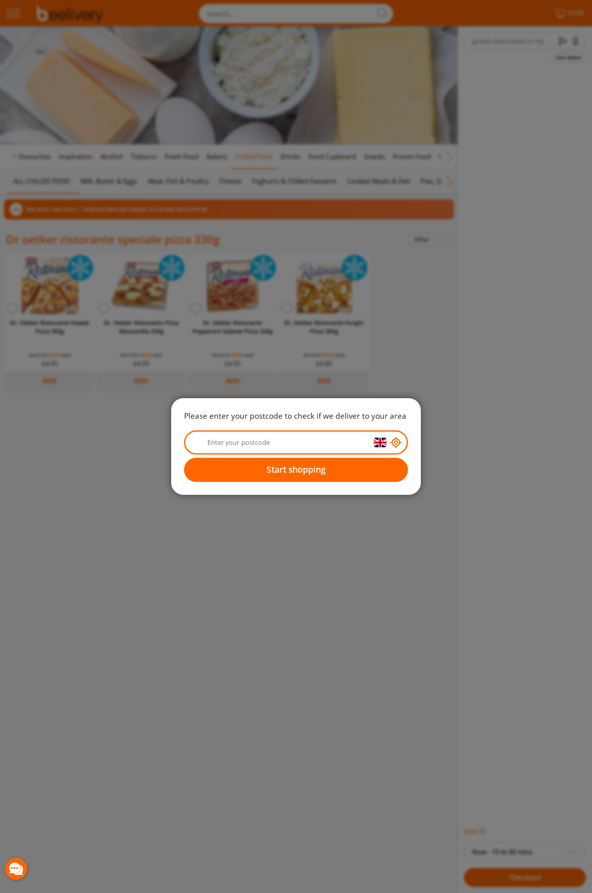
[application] (16, 869)
